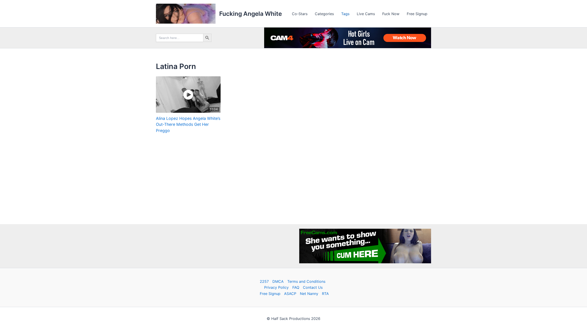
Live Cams (366, 13)
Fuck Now (390, 13)
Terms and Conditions (306, 281)
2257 (264, 281)
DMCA (278, 281)
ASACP (290, 293)
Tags (345, 13)
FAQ (295, 287)
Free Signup (417, 13)
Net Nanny (309, 293)
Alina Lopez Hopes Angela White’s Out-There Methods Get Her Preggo (188, 124)
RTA (325, 293)
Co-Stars (299, 13)
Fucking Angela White (250, 13)
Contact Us (313, 287)
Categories (324, 13)
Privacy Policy (276, 287)
